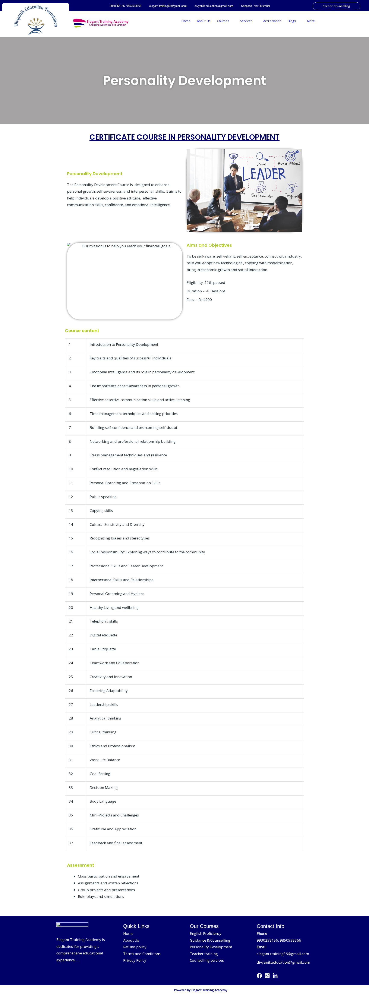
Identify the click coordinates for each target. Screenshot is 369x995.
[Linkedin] (275, 975)
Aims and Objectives (209, 245)
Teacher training (204, 953)
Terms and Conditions (142, 953)
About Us (204, 21)
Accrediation (272, 21)
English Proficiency (205, 933)
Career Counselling (336, 6)
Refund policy (134, 946)
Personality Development (184, 80)
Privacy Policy (134, 960)
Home (185, 21)
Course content (82, 331)
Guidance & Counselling (210, 940)
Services (246, 21)
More (311, 21)
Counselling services (207, 960)
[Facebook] (259, 975)
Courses (223, 21)
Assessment (80, 865)
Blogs (292, 21)
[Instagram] (267, 975)
